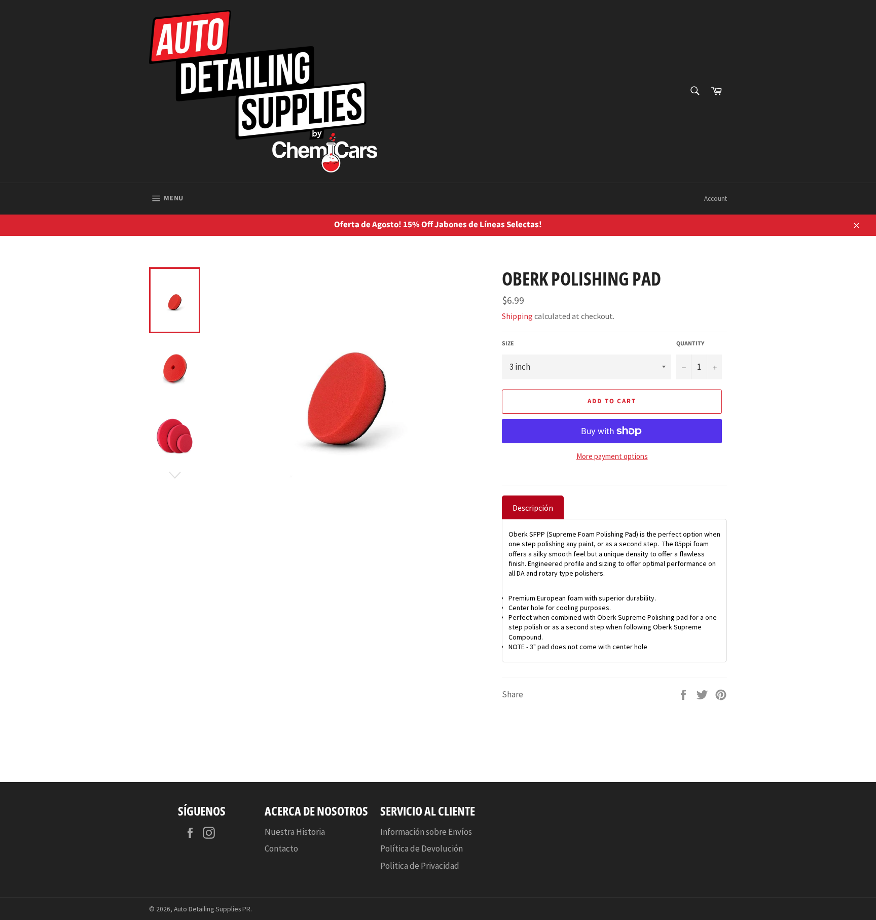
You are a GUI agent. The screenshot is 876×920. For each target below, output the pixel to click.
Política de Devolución (421, 848)
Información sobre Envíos (426, 831)
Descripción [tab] (533, 508)
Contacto (281, 848)
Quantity (690, 344)
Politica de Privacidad (419, 865)
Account (715, 198)
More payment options (612, 456)
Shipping (517, 316)
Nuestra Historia (295, 831)
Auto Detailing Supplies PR (212, 909)
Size (508, 344)
